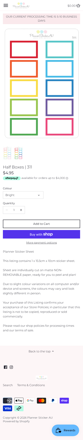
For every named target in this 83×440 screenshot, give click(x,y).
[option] (7, 153)
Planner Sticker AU (40, 417)
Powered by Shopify (16, 421)
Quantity (9, 203)
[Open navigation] (6, 5)
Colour (7, 188)
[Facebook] (5, 367)
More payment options (41, 242)
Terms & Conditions (31, 385)
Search (8, 385)
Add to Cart (41, 224)
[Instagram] (11, 367)
